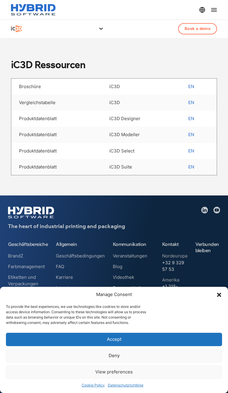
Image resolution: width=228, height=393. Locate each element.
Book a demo (197, 28)
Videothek (123, 277)
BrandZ (15, 256)
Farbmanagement (26, 266)
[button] (219, 295)
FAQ (60, 266)
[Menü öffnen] (214, 10)
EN (191, 86)
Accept (114, 339)
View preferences (114, 372)
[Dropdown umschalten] (202, 10)
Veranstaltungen (130, 256)
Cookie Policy (93, 385)
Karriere (64, 277)
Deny (114, 355)
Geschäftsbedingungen (80, 256)
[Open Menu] (101, 28)
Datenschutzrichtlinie (125, 385)
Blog (117, 266)
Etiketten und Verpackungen (23, 281)
